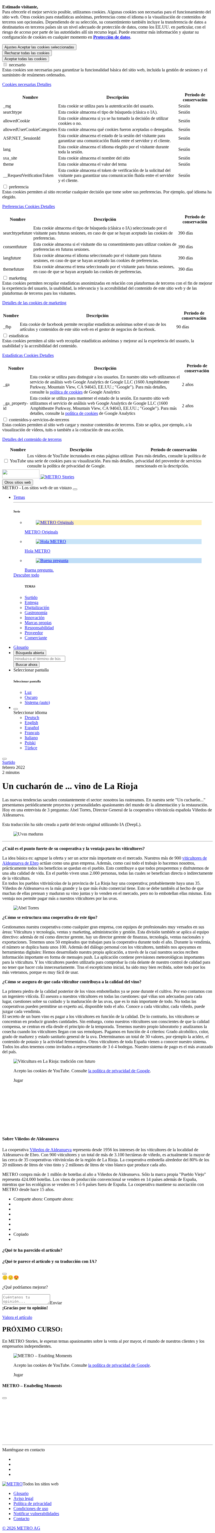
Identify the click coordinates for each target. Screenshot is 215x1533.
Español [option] (32, 727)
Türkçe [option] (31, 747)
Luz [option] (28, 692)
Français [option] (32, 732)
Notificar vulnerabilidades (36, 1513)
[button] (19, 497)
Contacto (21, 1518)
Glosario (21, 1493)
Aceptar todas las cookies (25, 59)
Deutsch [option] (32, 717)
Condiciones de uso (30, 1508)
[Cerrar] (75, 489)
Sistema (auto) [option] (37, 702)
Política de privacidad (32, 1503)
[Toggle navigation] (4, 759)
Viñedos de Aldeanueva (51, 1149)
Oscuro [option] (31, 697)
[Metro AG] (32, 476)
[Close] (4, 1274)
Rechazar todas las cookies (27, 53)
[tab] (107, 84)
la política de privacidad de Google (119, 1070)
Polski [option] (30, 742)
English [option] (31, 722)
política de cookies (66, 392)
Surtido (8, 762)
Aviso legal (23, 1498)
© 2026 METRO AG (21, 1528)
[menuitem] (119, 717)
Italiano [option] (31, 737)
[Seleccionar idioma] (15, 709)
